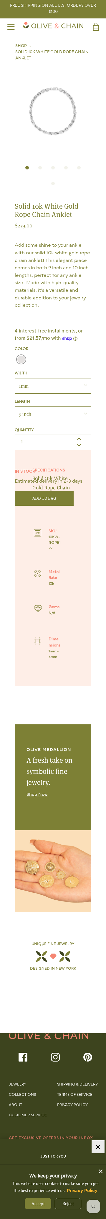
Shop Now (37, 795)
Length (22, 402)
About (15, 1105)
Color (22, 349)
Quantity (24, 430)
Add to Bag (44, 498)
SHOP (21, 46)
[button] (53, 109)
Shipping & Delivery (77, 1084)
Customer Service (28, 1115)
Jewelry (17, 1084)
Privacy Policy (72, 1105)
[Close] (101, 1170)
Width (21, 373)
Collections (22, 1095)
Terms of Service (74, 1095)
